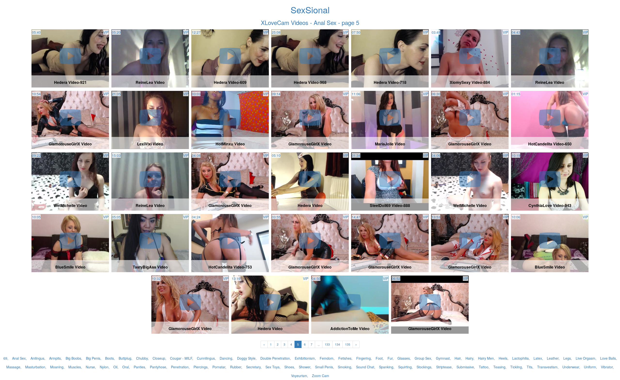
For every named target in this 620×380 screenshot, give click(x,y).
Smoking (344, 366)
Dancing (226, 358)
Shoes (289, 366)
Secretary (253, 366)
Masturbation (35, 366)
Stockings (424, 366)
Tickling (516, 366)
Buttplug (125, 358)
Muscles (74, 366)
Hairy (469, 358)
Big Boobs (73, 358)
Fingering (363, 358)
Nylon (104, 366)
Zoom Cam (320, 375)
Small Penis (324, 366)
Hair (458, 358)
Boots (109, 358)
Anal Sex (19, 358)
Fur (390, 358)
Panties (139, 366)
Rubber (235, 366)
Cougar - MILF (181, 358)
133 (327, 344)
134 (337, 344)
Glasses (403, 358)
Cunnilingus (206, 358)
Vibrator (607, 366)
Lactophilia (520, 358)
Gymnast (443, 358)
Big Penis (93, 358)
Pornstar (218, 366)
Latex (538, 358)
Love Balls (608, 358)
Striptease (444, 366)
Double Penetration (275, 358)
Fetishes (344, 358)
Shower (304, 366)
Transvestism (547, 366)
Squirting (405, 366)
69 (5, 358)
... (319, 344)
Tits (529, 366)
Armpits (55, 358)
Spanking (386, 366)
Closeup (159, 358)
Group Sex (423, 358)
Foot (379, 358)
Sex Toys (272, 366)
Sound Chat (365, 366)
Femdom (326, 358)
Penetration (180, 366)
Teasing (499, 366)
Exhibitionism (305, 358)
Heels (503, 358)
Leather (552, 358)
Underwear (570, 366)
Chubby (142, 358)
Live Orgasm (585, 358)
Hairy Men (486, 358)
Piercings (201, 366)
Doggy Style (246, 358)
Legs (567, 358)
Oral (125, 366)
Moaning (56, 366)
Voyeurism (299, 375)
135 (347, 344)
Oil (115, 366)
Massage (13, 366)
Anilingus (37, 358)
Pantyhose (158, 366)
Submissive (465, 366)
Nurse (90, 366)
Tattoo (483, 366)
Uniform (590, 366)
